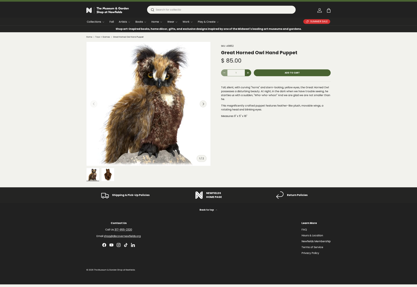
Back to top (207, 209)
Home (155, 22)
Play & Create (207, 22)
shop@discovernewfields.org (122, 236)
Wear (170, 22)
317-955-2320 (123, 229)
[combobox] (221, 10)
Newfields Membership (316, 241)
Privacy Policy (310, 253)
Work (186, 22)
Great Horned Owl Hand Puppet (128, 37)
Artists (123, 22)
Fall (111, 22)
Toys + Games (102, 37)
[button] (328, 10)
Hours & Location (312, 235)
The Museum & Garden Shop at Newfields (114, 269)
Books (139, 22)
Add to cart (292, 72)
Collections (94, 22)
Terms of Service (312, 247)
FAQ (304, 229)
